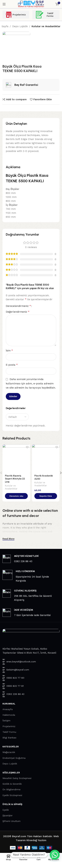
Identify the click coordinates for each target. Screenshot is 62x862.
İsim (9, 350)
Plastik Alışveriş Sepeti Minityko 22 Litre (15, 478)
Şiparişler (7, 815)
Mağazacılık (8, 752)
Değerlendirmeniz (17, 311)
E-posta (12, 364)
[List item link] (31, 661)
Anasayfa (7, 709)
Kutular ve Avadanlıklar (46, 26)
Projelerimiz (19, 14)
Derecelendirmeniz (18, 306)
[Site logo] (31, 3)
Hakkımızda (8, 715)
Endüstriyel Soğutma (13, 758)
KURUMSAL (8, 703)
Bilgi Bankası (9, 737)
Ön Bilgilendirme (11, 789)
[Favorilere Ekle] (27, 447)
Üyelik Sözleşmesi (12, 795)
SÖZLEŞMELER (11, 772)
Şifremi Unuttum (11, 821)
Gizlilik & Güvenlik (12, 783)
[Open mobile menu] (4, 4)
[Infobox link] (31, 559)
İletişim (6, 720)
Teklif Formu (50, 14)
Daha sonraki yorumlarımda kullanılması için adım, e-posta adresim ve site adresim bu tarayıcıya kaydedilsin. (31, 383)
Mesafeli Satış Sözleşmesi (16, 778)
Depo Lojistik (20, 26)
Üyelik (5, 809)
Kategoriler (10, 746)
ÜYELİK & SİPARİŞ (12, 804)
